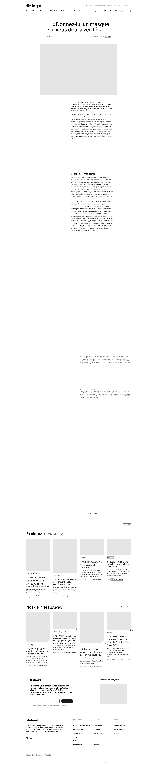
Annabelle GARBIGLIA (117, 579)
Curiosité (89, 11)
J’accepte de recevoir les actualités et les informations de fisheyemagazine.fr (49, 705)
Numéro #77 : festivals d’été (34, 11)
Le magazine (96, 744)
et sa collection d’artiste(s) (91, 564)
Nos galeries (96, 729)
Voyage (81, 11)
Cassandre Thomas (44, 598)
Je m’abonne (67, 701)
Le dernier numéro (78, 729)
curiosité (78, 104)
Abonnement (89, 5)
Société (56, 11)
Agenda (97, 11)
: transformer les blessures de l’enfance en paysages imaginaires (65, 638)
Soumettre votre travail (100, 5)
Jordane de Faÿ (43, 665)
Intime (75, 11)
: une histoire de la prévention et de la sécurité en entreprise (64, 581)
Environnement (66, 11)
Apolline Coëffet (71, 596)
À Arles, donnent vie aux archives (37, 581)
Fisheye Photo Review (79, 737)
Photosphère (114, 11)
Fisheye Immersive (98, 725)
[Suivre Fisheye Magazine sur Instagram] (31, 738)
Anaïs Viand (108, 36)
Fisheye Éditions (97, 733)
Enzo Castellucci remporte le (118, 641)
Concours (116, 733)
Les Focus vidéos (77, 744)
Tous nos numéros (78, 733)
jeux (87, 108)
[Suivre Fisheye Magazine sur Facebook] (27, 738)
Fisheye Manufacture (99, 740)
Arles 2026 (48, 11)
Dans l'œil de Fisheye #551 (110, 680)
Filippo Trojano (99, 106)
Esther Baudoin (97, 579)
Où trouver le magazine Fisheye (81, 725)
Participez (105, 11)
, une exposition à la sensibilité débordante (118, 563)
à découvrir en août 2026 (91, 652)
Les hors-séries (77, 740)
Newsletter (109, 5)
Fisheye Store (118, 5)
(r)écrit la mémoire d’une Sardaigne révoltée (37, 651)
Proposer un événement (120, 729)
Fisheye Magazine (97, 666)
